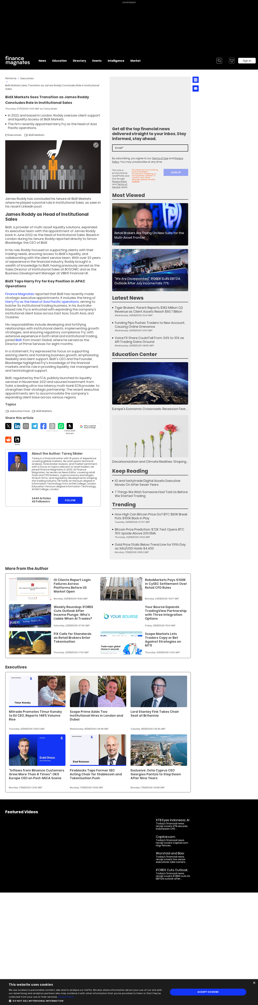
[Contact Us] (196, 88)
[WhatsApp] (61, 426)
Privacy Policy (119, 181)
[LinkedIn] (17, 426)
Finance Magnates (19, 294)
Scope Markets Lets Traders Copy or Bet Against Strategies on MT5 (163, 640)
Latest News (128, 298)
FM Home (10, 78)
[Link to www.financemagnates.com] (150, 224)
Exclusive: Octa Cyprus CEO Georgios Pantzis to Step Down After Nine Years (156, 774)
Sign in (247, 61)
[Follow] (70, 429)
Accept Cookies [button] (208, 991)
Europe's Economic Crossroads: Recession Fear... (149, 409)
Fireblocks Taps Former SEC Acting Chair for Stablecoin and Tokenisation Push (96, 774)
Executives (27, 78)
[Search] (219, 60)
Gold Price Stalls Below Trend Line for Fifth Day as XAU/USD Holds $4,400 (150, 546)
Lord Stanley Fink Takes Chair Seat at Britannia (155, 713)
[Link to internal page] (17, 461)
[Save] (17, 441)
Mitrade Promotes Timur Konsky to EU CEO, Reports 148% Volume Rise (35, 715)
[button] (86, 1000)
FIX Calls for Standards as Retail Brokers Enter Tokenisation (72, 638)
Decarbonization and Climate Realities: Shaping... (150, 461)
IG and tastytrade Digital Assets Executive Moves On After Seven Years (147, 483)
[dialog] (129, 992)
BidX (18, 340)
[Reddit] (8, 440)
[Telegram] (35, 426)
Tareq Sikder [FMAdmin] (50, 108)
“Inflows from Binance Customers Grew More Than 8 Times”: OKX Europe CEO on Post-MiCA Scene (36, 774)
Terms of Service (119, 186)
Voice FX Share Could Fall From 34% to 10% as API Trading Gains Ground (149, 340)
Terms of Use (160, 158)
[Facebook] (43, 426)
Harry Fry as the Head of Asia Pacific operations (42, 301)
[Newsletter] (196, 80)
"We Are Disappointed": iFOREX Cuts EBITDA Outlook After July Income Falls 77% (147, 280)
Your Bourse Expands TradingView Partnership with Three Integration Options (166, 613)
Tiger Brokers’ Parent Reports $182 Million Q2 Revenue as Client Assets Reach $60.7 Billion (149, 310)
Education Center (134, 354)
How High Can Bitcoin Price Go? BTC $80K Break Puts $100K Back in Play (151, 516)
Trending (124, 504)
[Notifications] (232, 60)
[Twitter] (8, 426)
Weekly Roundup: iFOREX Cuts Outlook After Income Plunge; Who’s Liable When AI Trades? (73, 613)
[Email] (26, 426)
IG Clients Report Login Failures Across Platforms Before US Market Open (72, 586)
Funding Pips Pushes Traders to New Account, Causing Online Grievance (150, 325)
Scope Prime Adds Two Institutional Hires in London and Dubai (96, 715)
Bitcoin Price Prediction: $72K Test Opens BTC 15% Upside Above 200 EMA (149, 531)
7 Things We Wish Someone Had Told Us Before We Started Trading (151, 494)
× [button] (254, 983)
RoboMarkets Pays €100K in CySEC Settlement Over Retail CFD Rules (166, 584)
